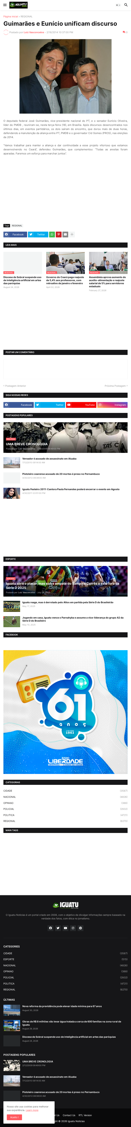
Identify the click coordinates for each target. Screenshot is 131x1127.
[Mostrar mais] (72, 234)
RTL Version (85, 1115)
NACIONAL (65, 796)
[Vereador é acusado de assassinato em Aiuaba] (11, 462)
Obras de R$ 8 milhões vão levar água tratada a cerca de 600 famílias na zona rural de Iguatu (71, 1023)
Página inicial (10, 16)
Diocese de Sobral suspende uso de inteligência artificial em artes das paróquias (22, 280)
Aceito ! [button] (14, 1117)
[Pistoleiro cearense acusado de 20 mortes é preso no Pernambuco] (11, 477)
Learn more (32, 1110)
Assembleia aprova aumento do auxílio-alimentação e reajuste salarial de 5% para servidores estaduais (107, 282)
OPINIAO (65, 803)
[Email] (65, 234)
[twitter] (58, 928)
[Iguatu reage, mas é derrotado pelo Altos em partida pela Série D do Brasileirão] (11, 606)
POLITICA (65, 815)
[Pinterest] (59, 234)
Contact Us (69, 1115)
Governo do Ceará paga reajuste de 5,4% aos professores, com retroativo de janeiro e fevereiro (65, 280)
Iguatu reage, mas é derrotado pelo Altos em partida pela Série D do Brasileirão (67, 602)
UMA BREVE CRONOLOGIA (37, 1061)
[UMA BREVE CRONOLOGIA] (11, 1065)
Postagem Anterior (15, 385)
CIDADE (65, 790)
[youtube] (65, 928)
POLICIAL (65, 808)
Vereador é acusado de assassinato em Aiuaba (49, 458)
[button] (4, 5)
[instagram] (73, 928)
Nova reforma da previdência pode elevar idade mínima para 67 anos (62, 1006)
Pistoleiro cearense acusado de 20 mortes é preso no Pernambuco (61, 473)
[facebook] (50, 928)
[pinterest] (80, 928)
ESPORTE (65, 959)
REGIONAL (27, 16)
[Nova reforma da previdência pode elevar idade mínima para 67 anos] (11, 1010)
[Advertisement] (65, 196)
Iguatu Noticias (76, 1121)
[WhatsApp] (52, 234)
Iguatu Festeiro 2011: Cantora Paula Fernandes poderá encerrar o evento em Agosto (71, 489)
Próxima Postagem (115, 385)
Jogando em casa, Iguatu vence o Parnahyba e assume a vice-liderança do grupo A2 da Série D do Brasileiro (72, 619)
